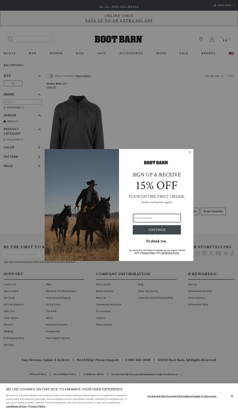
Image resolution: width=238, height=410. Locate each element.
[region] (119, 396)
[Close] (232, 396)
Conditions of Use (16, 406)
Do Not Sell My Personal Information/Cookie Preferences (182, 396)
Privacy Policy (36, 406)
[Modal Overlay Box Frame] (119, 205)
